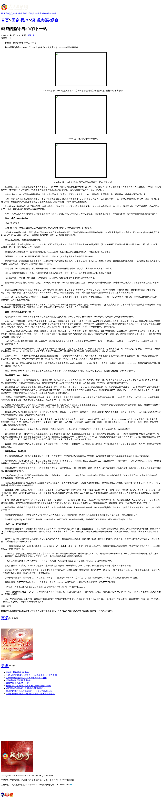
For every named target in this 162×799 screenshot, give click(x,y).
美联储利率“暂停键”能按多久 (19, 680)
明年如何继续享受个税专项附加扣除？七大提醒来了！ (30, 694)
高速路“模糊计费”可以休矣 (18, 672)
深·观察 (38, 13)
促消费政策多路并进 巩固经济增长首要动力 (25, 688)
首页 (5, 20)
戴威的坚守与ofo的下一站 (17, 683)
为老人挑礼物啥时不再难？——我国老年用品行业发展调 (31, 675)
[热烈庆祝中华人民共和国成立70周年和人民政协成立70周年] (17, 659)
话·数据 (31, 13)
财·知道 (16, 13)
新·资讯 (52, 13)
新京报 (31, 35)
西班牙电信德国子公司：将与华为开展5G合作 (26, 678)
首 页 (3, 13)
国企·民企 (20, 20)
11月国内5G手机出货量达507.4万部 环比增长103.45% (29, 691)
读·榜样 (45, 13)
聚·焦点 (9, 13)
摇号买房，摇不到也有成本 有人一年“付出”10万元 (28, 686)
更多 (5, 618)
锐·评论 (24, 13)
